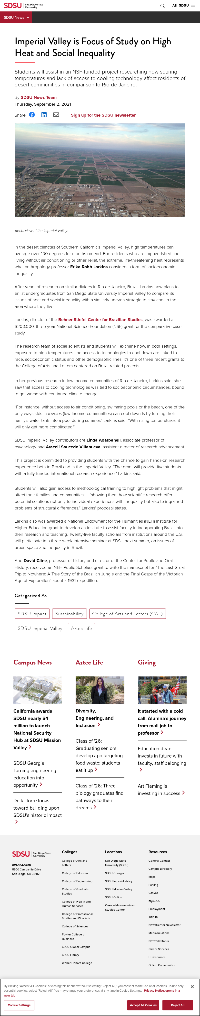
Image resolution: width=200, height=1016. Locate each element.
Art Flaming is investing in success (159, 789)
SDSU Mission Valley (118, 889)
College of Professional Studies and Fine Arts (77, 916)
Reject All (177, 1005)
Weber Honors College (77, 963)
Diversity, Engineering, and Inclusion (95, 718)
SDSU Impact (32, 613)
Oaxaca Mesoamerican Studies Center (120, 907)
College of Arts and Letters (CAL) (127, 613)
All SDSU (180, 5)
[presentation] (68, 852)
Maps (152, 877)
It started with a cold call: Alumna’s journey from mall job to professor (162, 722)
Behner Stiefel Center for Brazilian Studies (100, 319)
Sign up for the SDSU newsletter (103, 115)
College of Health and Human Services (76, 903)
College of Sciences (75, 926)
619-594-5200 (21, 865)
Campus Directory (160, 869)
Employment (157, 909)
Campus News (32, 662)
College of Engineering (77, 881)
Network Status (159, 941)
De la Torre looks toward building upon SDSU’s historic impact (37, 808)
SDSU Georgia (114, 873)
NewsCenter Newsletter (164, 925)
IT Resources (157, 957)
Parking (153, 885)
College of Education (76, 873)
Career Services (159, 949)
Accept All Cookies (143, 1005)
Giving (147, 662)
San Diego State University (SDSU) (116, 863)
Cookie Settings (19, 1005)
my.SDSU (154, 901)
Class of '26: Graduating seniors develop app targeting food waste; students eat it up (99, 755)
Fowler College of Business (73, 936)
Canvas (153, 893)
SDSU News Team (39, 97)
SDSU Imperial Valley (40, 628)
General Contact (159, 861)
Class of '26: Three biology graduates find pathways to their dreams (100, 796)
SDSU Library (70, 955)
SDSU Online (113, 897)
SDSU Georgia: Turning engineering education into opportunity (34, 773)
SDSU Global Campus (76, 947)
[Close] (192, 986)
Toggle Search (162, 5)
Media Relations (159, 933)
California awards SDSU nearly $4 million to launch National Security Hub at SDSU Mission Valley (37, 729)
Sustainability (69, 613)
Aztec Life (81, 628)
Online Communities (162, 965)
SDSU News (14, 17)
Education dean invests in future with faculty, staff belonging (162, 756)
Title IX (153, 917)
